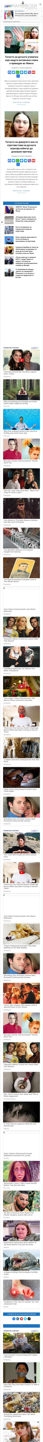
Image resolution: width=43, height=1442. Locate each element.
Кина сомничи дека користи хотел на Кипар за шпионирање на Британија (26, 239)
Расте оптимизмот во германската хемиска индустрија (24, 229)
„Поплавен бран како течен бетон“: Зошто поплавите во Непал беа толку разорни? (26, 219)
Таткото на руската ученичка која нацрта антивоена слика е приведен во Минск (21, 60)
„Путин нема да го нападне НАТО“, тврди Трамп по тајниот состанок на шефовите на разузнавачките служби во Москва (26, 261)
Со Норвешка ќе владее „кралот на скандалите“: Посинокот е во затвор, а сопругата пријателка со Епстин (25, 273)
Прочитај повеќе (21, 102)
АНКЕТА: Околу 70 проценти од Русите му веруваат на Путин (26, 209)
